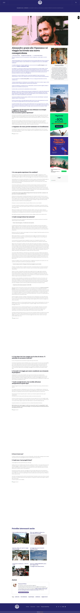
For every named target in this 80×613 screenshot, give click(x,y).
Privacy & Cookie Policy (45, 606)
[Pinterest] (65, 606)
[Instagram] (56, 606)
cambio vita (17, 596)
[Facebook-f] (59, 606)
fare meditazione (24, 596)
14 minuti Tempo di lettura (38, 55)
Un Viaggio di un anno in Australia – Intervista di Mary (37, 548)
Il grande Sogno (31, 596)
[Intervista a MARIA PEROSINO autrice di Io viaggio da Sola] (37, 566)
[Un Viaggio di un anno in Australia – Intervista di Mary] (38, 559)
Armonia (41, 611)
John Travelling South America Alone (19, 532)
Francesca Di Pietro (16, 55)
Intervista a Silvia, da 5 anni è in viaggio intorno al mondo (20, 548)
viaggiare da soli (44, 596)
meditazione (37, 596)
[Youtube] (63, 606)
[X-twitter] (61, 606)
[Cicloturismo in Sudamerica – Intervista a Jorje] (20, 572)
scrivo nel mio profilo (25, 78)
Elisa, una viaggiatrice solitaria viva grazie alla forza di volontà (37, 533)
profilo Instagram (41, 65)
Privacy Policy (53, 180)
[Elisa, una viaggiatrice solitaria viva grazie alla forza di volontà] (38, 542)
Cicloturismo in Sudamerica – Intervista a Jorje (20, 564)
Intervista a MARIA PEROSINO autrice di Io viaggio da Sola (38, 564)
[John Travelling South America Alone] (20, 539)
